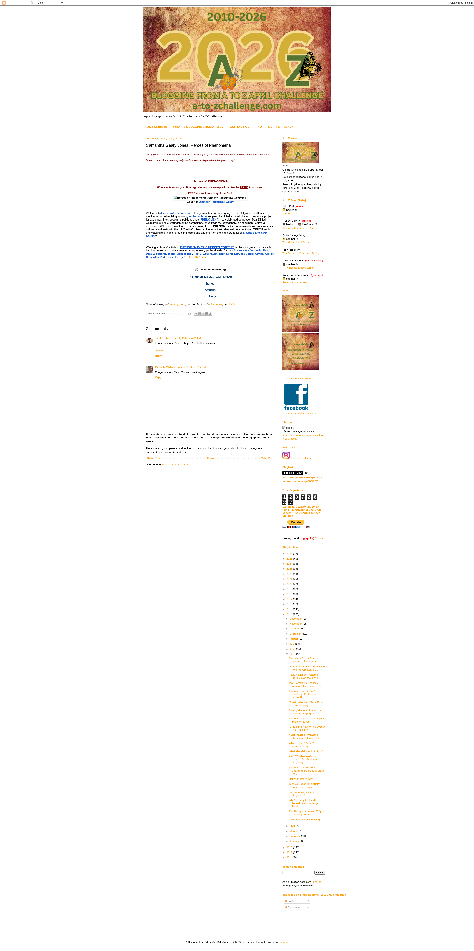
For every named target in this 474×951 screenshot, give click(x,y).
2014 (289, 614)
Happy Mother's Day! (301, 778)
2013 (289, 847)
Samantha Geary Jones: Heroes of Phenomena (303, 660)
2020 (289, 583)
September (296, 633)
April (293, 825)
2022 (289, 573)
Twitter (233, 304)
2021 (289, 578)
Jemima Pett (162, 338)
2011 (289, 857)
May (292, 653)
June (293, 648)
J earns (317, 881)
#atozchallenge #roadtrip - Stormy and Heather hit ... (305, 736)
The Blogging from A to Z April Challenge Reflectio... (306, 813)
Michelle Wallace (165, 367)
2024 (289, 563)
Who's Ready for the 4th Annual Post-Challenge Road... (303, 803)
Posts (290, 901)
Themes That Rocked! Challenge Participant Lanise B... (303, 694)
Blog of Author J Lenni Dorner (299, 227)
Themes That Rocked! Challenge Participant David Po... (306, 770)
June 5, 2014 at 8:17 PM (191, 367)
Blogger (283, 941)
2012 (289, 852)
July (292, 643)
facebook (216, 304)
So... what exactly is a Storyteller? (301, 793)
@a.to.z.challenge (301, 458)
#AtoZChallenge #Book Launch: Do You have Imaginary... (303, 759)
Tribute (319, 538)
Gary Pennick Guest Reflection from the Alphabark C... (307, 668)
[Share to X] (203, 314)
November (296, 623)
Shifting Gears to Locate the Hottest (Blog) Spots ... (305, 712)
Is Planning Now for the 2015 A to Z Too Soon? (307, 728)
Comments (293, 907)
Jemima (159, 350)
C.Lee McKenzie (196, 257)
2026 (289, 553)
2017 (289, 598)
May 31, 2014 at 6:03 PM (186, 338)
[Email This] (196, 314)
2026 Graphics (157, 126)
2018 (289, 594)
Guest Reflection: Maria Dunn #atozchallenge (306, 704)
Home (210, 458)
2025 (289, 558)
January (295, 840)
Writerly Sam (177, 304)
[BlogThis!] (199, 314)
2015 (289, 609)
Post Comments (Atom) (176, 464)
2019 (289, 589)
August (294, 638)
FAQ (259, 126)
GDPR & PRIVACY (281, 126)
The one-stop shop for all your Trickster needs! (306, 720)
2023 (289, 568)
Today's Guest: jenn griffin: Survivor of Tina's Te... (304, 785)
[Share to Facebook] (206, 314)
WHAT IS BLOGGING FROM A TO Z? (198, 126)
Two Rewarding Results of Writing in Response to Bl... (306, 684)
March (294, 830)
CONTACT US (239, 126)
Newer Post (154, 458)
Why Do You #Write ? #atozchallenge (301, 744)
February (295, 835)
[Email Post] (189, 313)
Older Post (267, 458)
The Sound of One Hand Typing (301, 253)
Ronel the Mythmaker (295, 282)
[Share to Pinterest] (210, 314)
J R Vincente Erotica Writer (298, 267)
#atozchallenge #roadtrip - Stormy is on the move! (304, 676)
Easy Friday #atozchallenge (305, 819)
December (296, 618)
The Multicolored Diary (295, 242)
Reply (158, 355)
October (295, 628)
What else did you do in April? (306, 751)
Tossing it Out (290, 213)
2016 (289, 603)
